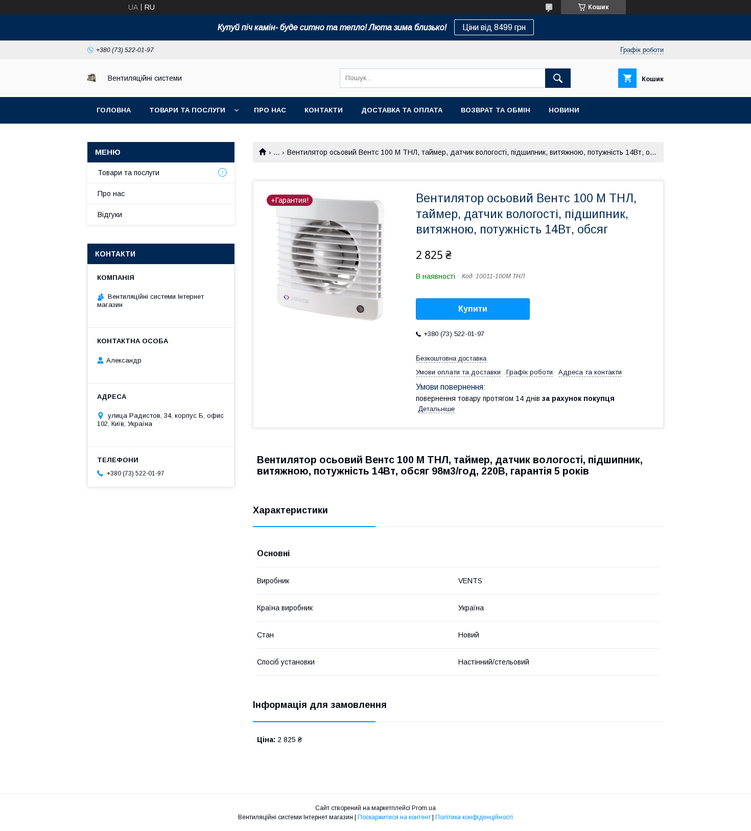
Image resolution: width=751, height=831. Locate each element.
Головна (114, 110)
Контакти (323, 110)
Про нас (270, 110)
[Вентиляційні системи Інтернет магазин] (91, 79)
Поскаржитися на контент (394, 817)
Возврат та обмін (495, 110)
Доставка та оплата (401, 110)
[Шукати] (558, 78)
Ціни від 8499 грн (494, 27)
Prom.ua (424, 808)
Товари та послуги (187, 110)
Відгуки (110, 214)
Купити (472, 308)
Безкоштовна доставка (451, 358)
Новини (564, 110)
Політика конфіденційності (474, 817)
